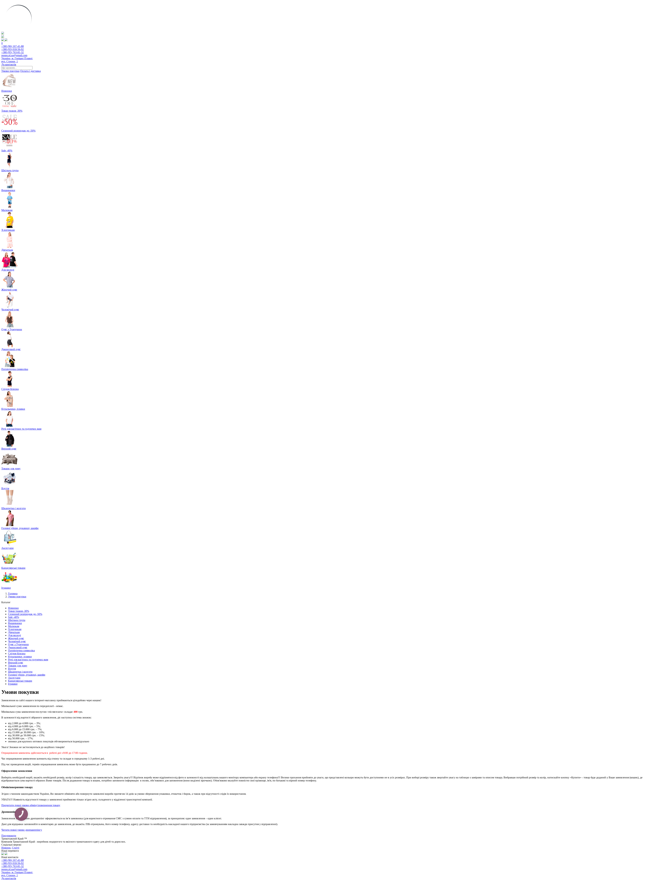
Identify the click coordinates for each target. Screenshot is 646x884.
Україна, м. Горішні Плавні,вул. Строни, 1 (17, 60)
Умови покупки (10, 71)
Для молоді (14, 635)
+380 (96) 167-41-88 (12, 46)
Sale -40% (13, 617)
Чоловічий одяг (17, 641)
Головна (12, 593)
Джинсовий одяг (17, 647)
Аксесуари (14, 677)
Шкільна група (16, 620)
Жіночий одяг (16, 638)
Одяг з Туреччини (18, 644)
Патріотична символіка (21, 650)
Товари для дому (17, 665)
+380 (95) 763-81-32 (12, 52)
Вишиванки (15, 623)
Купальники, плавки (20, 656)
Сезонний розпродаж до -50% (25, 614)
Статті (15, 847)
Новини (6, 847)
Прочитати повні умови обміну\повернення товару (30, 805)
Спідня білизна (16, 653)
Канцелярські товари (20, 680)
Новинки (13, 608)
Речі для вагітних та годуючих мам (28, 659)
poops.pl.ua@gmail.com (14, 55)
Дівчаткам (14, 632)
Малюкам (13, 626)
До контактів (8, 64)
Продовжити (8, 835)
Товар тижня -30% (18, 611)
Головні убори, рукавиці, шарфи (26, 674)
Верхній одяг (15, 662)
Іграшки (12, 683)
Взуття (12, 668)
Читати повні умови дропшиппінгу (21, 829)
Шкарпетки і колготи (20, 671)
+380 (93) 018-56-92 (12, 49)
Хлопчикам (14, 629)
